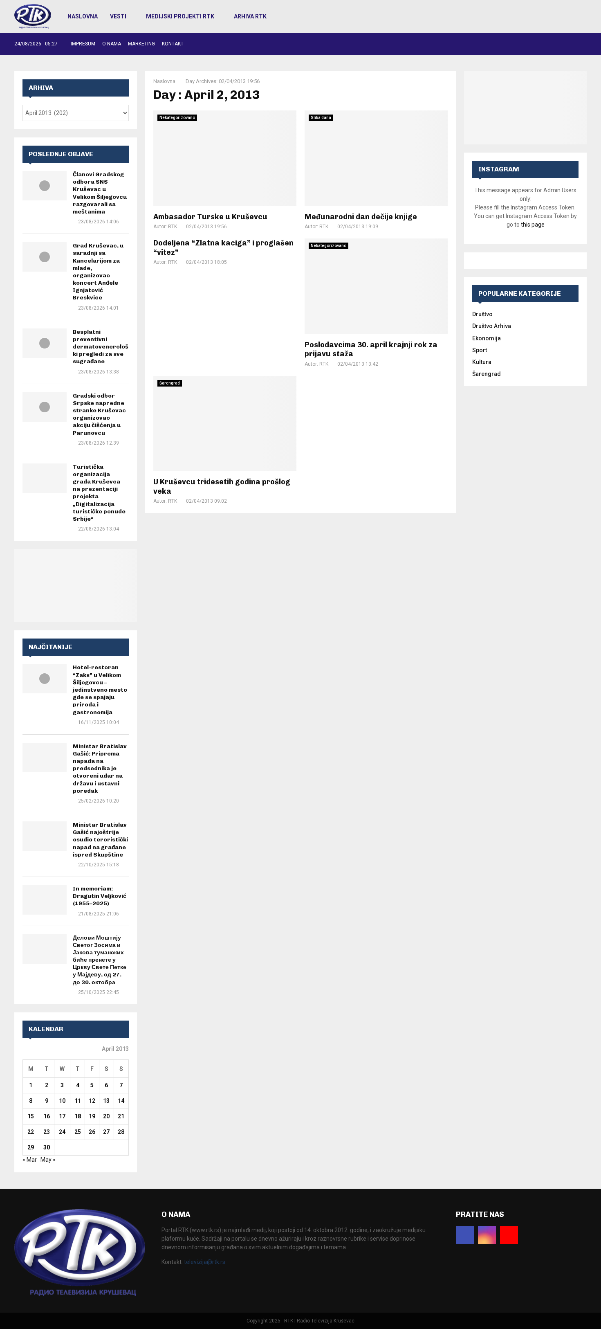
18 (77, 1116)
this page (533, 224)
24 (62, 1132)
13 (106, 1100)
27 (106, 1132)
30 (46, 1147)
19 (92, 1116)
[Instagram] (487, 1235)
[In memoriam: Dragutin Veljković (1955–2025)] (44, 900)
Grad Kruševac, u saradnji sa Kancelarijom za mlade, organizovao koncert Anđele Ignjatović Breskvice (98, 271)
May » (48, 1159)
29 (30, 1147)
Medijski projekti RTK (180, 16)
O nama (111, 44)
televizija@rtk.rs (204, 1262)
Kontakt (173, 44)
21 (121, 1116)
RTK (172, 226)
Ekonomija (486, 338)
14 (121, 1100)
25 (77, 1132)
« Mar (29, 1159)
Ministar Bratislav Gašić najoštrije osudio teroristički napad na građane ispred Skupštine (100, 839)
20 (106, 1116)
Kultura (481, 362)
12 (92, 1100)
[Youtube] (509, 1235)
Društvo (482, 314)
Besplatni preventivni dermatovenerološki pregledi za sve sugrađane (100, 346)
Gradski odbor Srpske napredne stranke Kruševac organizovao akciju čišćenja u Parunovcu (99, 414)
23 (46, 1132)
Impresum (83, 44)
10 (62, 1100)
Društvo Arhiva (491, 326)
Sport (479, 350)
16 (46, 1116)
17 (62, 1116)
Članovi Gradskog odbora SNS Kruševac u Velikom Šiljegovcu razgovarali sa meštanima (100, 193)
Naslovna (82, 16)
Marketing (141, 44)
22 (30, 1132)
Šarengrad (169, 383)
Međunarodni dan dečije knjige (361, 216)
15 (30, 1116)
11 (77, 1100)
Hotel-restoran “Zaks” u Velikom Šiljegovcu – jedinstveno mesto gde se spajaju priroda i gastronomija (100, 689)
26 (92, 1132)
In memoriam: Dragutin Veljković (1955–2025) (99, 896)
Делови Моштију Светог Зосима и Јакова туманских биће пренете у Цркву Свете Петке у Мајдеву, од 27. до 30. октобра (99, 960)
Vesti (118, 16)
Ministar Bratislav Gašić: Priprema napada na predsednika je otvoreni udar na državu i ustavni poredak (100, 768)
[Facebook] (465, 1235)
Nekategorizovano (177, 117)
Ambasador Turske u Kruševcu (210, 216)
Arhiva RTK (250, 16)
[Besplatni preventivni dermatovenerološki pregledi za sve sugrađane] (44, 343)
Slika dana (321, 117)
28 (121, 1132)
